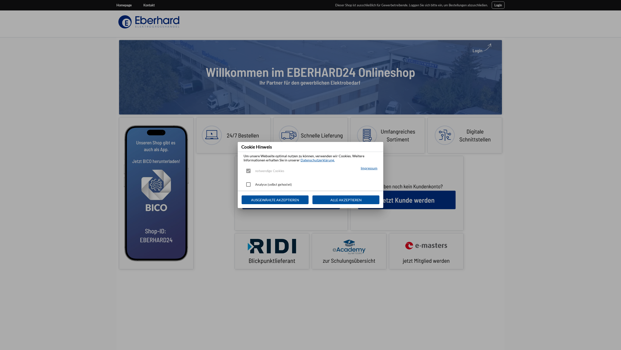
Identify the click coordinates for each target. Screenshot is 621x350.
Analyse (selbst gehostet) (273, 184)
